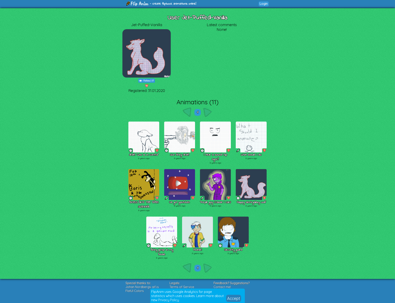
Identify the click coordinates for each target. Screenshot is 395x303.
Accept (233, 298)
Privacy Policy (168, 300)
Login (264, 4)
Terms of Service (182, 287)
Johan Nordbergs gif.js (142, 287)
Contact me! (222, 287)
